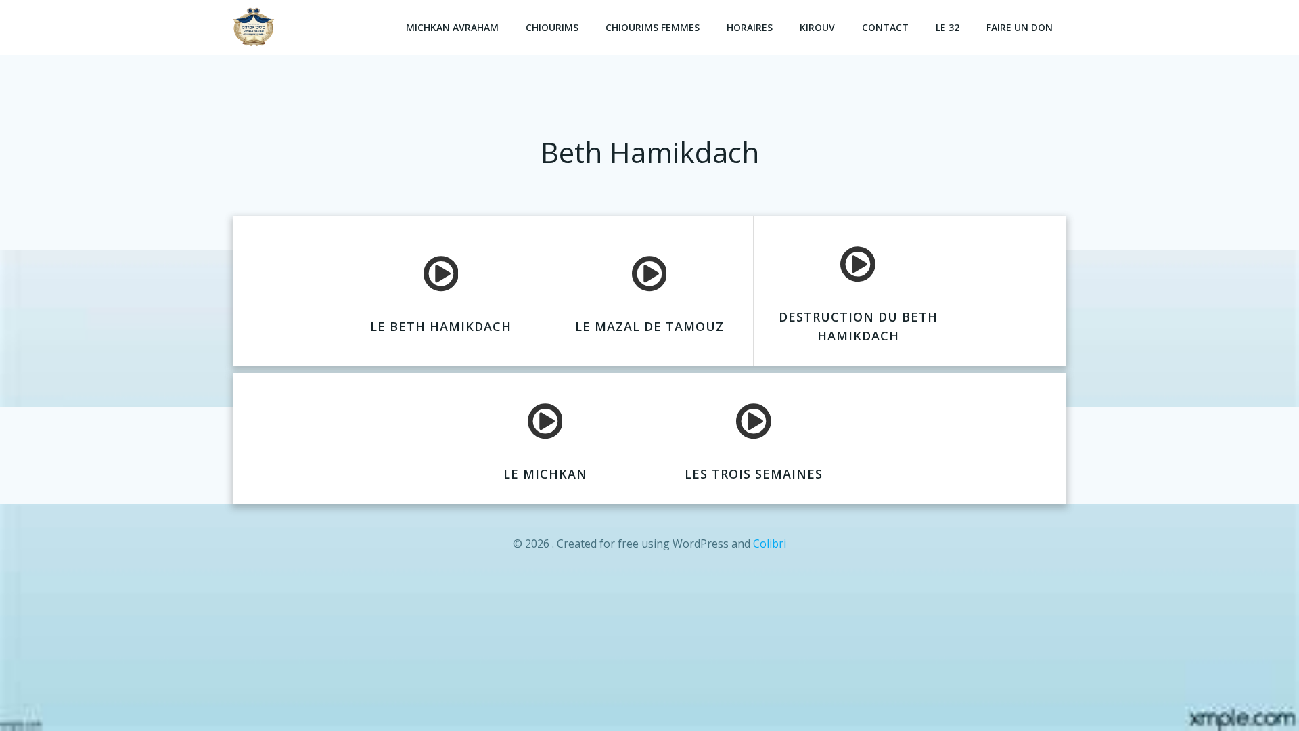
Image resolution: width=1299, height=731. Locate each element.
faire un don (1019, 27)
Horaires (750, 27)
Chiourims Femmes (653, 27)
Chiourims (552, 27)
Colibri (769, 543)
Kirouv (817, 27)
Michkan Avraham (452, 27)
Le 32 (947, 27)
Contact (885, 27)
